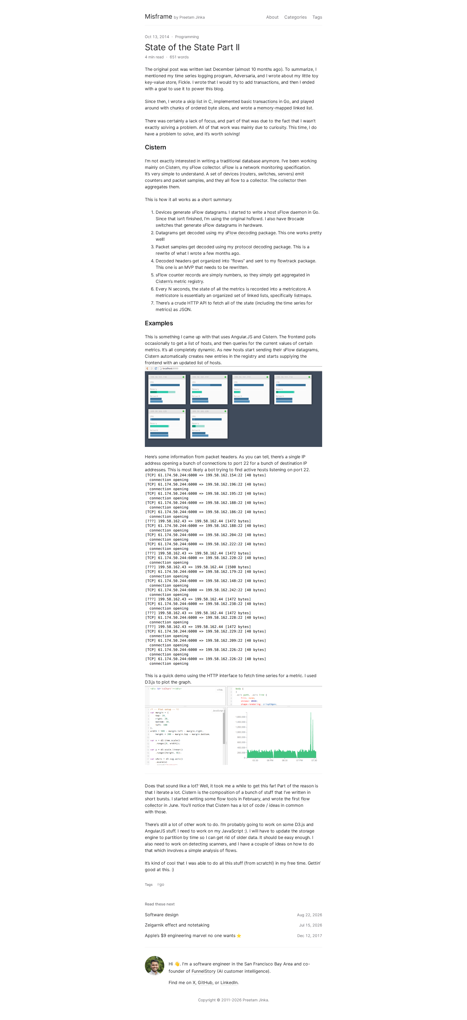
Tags (317, 17)
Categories (295, 17)
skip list (194, 101)
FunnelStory (204, 971)
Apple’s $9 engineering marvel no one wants (190, 935)
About (272, 17)
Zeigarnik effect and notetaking (177, 925)
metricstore (294, 289)
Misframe (158, 16)
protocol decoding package (263, 246)
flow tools (227, 798)
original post (166, 69)
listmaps (302, 295)
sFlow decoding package (250, 232)
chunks (177, 108)
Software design (161, 914)
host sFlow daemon (286, 212)
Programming (187, 36)
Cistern (172, 167)
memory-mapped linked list (284, 108)
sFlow (228, 167)
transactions (265, 101)
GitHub (205, 982)
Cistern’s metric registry (179, 281)
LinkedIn (229, 982)
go (161, 884)
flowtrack (287, 260)
